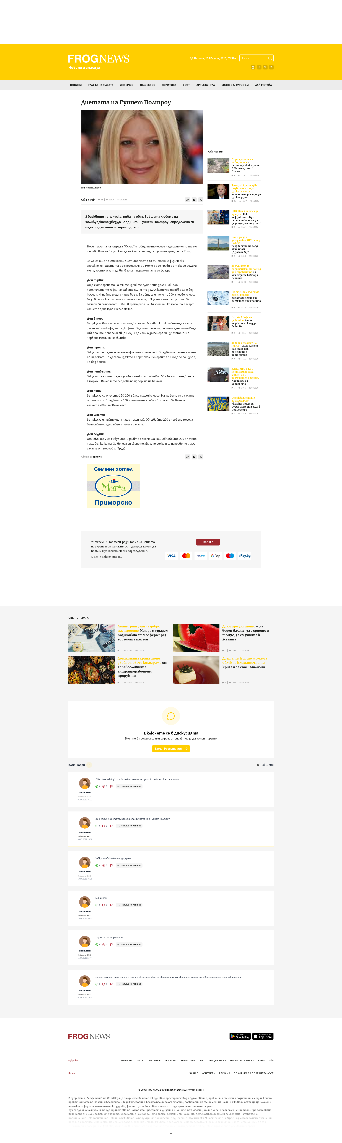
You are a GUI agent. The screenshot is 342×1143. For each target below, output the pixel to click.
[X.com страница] (265, 67)
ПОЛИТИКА (188, 1060)
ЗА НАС (193, 1073)
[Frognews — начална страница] (89, 1036)
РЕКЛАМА (224, 1073)
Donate (208, 542)
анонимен (85, 792)
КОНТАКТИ (208, 1073)
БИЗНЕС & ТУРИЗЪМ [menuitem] (235, 85)
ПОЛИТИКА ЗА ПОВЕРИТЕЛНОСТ (254, 1073)
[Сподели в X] (200, 199)
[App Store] (263, 1036)
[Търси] (270, 58)
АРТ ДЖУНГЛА (217, 1060)
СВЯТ (201, 1060)
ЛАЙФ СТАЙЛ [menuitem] (263, 85)
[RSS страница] (271, 67)
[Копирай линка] (187, 199)
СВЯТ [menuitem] (186, 85)
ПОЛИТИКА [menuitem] (169, 85)
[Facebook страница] (259, 67)
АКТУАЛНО (171, 1060)
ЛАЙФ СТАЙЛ (88, 199)
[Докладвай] (111, 786)
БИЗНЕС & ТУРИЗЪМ (242, 1060)
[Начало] (253, 67)
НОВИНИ (126, 1060)
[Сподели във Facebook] (194, 199)
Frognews (96, 457)
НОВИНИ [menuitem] (76, 85)
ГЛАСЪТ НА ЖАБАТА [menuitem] (100, 85)
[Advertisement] (171, 22)
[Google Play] (240, 1036)
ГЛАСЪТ (140, 1060)
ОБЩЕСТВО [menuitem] (147, 85)
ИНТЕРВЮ (155, 1060)
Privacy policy (195, 1090)
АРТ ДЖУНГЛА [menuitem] (205, 85)
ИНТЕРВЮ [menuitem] (126, 85)
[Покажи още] (171, 1133)
